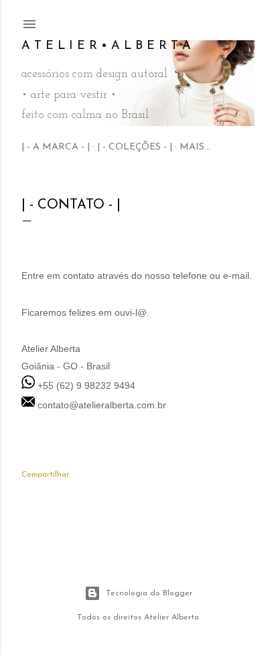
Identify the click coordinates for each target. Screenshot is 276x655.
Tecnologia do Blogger (149, 593)
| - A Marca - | (55, 147)
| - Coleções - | (134, 147)
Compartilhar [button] (45, 475)
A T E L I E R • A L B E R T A (106, 46)
